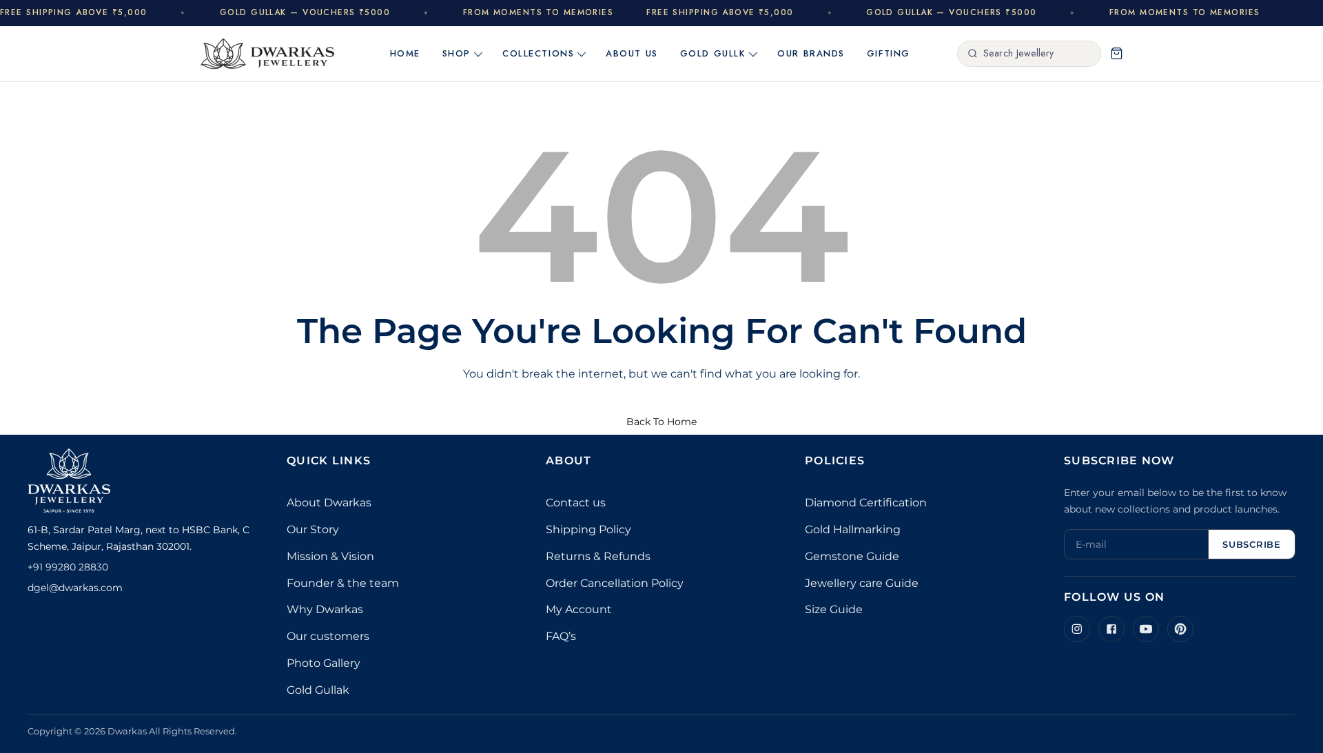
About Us (631, 53)
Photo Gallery (323, 663)
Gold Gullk (713, 53)
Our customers (328, 636)
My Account (579, 609)
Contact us (576, 502)
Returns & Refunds (598, 556)
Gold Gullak (318, 690)
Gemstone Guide (852, 556)
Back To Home (661, 421)
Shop (456, 53)
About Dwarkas (329, 502)
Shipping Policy (588, 529)
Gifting (888, 53)
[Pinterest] (1180, 629)
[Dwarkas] (267, 54)
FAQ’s (561, 636)
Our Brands (811, 53)
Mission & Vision (330, 556)
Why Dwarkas (325, 609)
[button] (1116, 54)
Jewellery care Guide (862, 583)
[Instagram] (1077, 629)
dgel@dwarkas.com (75, 587)
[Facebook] (1111, 629)
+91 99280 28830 (68, 567)
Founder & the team (343, 583)
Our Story (313, 529)
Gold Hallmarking (853, 529)
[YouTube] (1146, 629)
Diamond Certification (866, 502)
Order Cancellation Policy (615, 583)
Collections (538, 53)
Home (405, 53)
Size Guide (834, 609)
